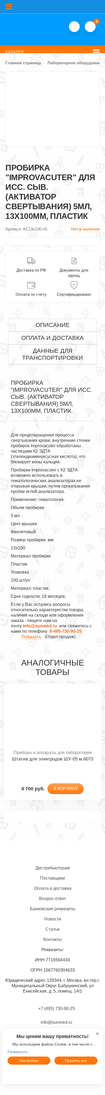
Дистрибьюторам (53, 868)
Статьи (53, 929)
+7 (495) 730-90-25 (56, 1008)
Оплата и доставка (52, 888)
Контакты (52, 939)
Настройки (29, 1060)
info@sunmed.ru (56, 1022)
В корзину (65, 788)
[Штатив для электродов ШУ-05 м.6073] (52, 717)
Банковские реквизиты (52, 908)
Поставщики (52, 878)
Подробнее (52, 1073)
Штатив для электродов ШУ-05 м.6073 (52, 759)
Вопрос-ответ (52, 898)
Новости (52, 919)
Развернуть (17, 1052)
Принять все (76, 1060)
